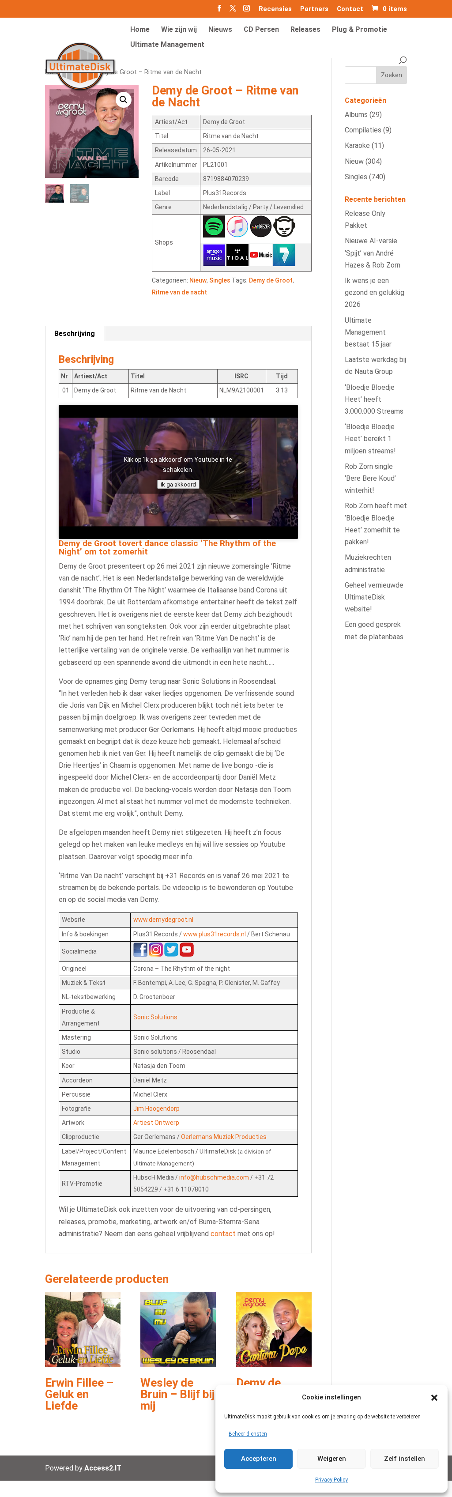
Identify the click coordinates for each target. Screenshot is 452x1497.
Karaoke (357, 145)
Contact (350, 9)
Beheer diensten (248, 1434)
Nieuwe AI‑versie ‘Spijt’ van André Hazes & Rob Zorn (372, 253)
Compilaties (363, 130)
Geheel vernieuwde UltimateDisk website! (374, 597)
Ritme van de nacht (179, 292)
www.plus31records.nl (214, 934)
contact (223, 1233)
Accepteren (258, 1459)
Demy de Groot (271, 280)
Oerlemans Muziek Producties (224, 1136)
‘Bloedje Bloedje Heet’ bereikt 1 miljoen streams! (370, 438)
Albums (356, 114)
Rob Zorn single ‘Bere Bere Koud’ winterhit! (370, 478)
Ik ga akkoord (178, 484)
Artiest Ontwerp (156, 1122)
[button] (434, 1397)
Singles (219, 280)
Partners (314, 9)
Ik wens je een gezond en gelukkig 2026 (374, 292)
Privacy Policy (331, 1480)
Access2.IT (102, 1468)
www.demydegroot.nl (163, 919)
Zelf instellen (404, 1459)
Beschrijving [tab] (74, 333)
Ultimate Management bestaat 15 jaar (368, 332)
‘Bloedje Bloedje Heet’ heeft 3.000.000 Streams (374, 399)
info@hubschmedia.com (214, 1177)
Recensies (275, 9)
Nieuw (198, 280)
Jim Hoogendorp (156, 1108)
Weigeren (331, 1459)
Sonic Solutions (155, 1017)
